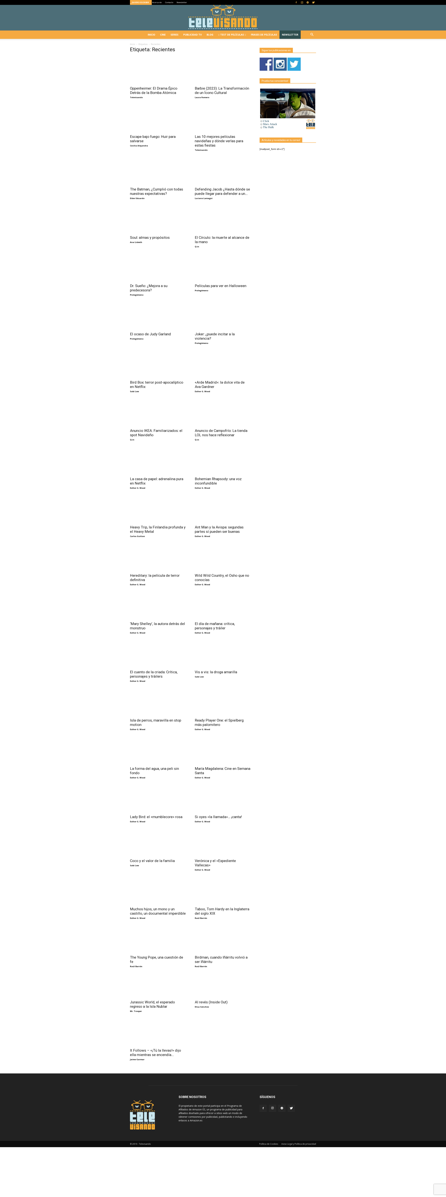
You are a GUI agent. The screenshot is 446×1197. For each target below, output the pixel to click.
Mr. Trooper (136, 1011)
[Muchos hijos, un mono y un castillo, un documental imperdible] (158, 891)
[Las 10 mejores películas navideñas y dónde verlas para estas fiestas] (223, 118)
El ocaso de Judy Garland (150, 334)
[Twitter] (313, 2)
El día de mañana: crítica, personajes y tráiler (215, 626)
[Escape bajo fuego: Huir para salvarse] (158, 118)
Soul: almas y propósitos (150, 237)
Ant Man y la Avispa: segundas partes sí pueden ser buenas (219, 529)
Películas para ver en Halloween (220, 286)
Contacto (169, 2)
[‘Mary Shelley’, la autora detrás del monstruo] (158, 605)
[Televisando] (223, 18)
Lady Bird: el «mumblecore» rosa (156, 817)
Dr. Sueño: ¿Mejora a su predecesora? (148, 288)
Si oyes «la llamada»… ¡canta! (218, 817)
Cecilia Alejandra (139, 145)
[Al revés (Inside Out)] (223, 985)
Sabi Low (134, 391)
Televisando (136, 97)
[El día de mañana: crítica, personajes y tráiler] (223, 605)
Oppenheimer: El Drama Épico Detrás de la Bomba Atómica (153, 90)
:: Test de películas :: (232, 34)
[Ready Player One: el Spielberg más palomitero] (223, 702)
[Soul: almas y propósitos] (158, 219)
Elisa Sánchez (202, 1006)
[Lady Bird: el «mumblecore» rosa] (158, 799)
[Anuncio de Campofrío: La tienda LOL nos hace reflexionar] (223, 412)
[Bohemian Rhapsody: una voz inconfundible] (223, 461)
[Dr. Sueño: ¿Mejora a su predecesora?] (158, 267)
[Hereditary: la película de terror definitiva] (158, 557)
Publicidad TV (192, 34)
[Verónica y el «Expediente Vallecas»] (223, 842)
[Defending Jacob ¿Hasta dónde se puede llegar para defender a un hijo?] (223, 171)
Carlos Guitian (137, 536)
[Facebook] (296, 2)
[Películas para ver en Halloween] (223, 267)
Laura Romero (202, 97)
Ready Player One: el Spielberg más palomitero (219, 722)
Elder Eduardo (137, 198)
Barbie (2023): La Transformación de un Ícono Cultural (222, 90)
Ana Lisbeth (136, 242)
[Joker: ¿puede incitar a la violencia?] (223, 316)
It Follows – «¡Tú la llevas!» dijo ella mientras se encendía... (155, 1052)
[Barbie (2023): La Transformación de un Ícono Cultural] (223, 70)
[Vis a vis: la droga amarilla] (223, 654)
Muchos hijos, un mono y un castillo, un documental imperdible (158, 911)
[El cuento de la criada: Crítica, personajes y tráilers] (158, 654)
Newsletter (182, 2)
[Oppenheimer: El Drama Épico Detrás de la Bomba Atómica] (158, 70)
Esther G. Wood (202, 391)
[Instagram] (302, 2)
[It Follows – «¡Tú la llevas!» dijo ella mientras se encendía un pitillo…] (158, 1032)
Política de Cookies (268, 1143)
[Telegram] (307, 2)
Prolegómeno (136, 294)
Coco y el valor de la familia (152, 861)
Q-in (197, 246)
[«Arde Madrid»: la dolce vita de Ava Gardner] (223, 364)
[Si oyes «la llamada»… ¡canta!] (223, 799)
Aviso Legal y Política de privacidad (298, 1143)
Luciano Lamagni (204, 198)
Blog (210, 34)
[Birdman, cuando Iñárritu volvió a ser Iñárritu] (223, 939)
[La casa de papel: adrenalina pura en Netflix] (158, 461)
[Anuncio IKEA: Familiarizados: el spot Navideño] (158, 412)
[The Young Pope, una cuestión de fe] (158, 939)
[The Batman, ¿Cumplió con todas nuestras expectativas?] (158, 171)
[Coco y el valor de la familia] (158, 842)
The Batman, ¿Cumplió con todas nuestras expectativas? (156, 191)
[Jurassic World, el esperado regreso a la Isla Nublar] (158, 985)
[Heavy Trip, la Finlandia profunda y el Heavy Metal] (158, 509)
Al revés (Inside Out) (211, 1002)
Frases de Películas (264, 34)
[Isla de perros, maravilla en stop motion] (158, 702)
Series (174, 34)
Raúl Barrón (201, 918)
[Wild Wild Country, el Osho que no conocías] (223, 557)
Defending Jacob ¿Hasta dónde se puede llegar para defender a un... (222, 191)
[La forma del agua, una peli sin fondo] (158, 750)
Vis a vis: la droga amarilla (216, 672)
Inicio (151, 34)
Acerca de (157, 2)
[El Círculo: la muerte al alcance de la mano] (223, 219)
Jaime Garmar (137, 1059)
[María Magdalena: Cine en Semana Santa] (223, 750)
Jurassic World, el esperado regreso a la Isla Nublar (152, 1004)
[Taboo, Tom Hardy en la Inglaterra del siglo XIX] (223, 891)
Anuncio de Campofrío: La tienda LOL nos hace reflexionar (221, 433)
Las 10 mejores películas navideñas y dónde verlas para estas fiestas (219, 141)
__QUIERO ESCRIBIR (139, 2)
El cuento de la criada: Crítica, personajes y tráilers (154, 674)
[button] (312, 35)
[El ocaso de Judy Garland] (158, 316)
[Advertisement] (104, 1171)
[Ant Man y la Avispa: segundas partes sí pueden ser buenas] (223, 509)
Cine (163, 34)
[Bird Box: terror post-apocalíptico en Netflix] (158, 364)
